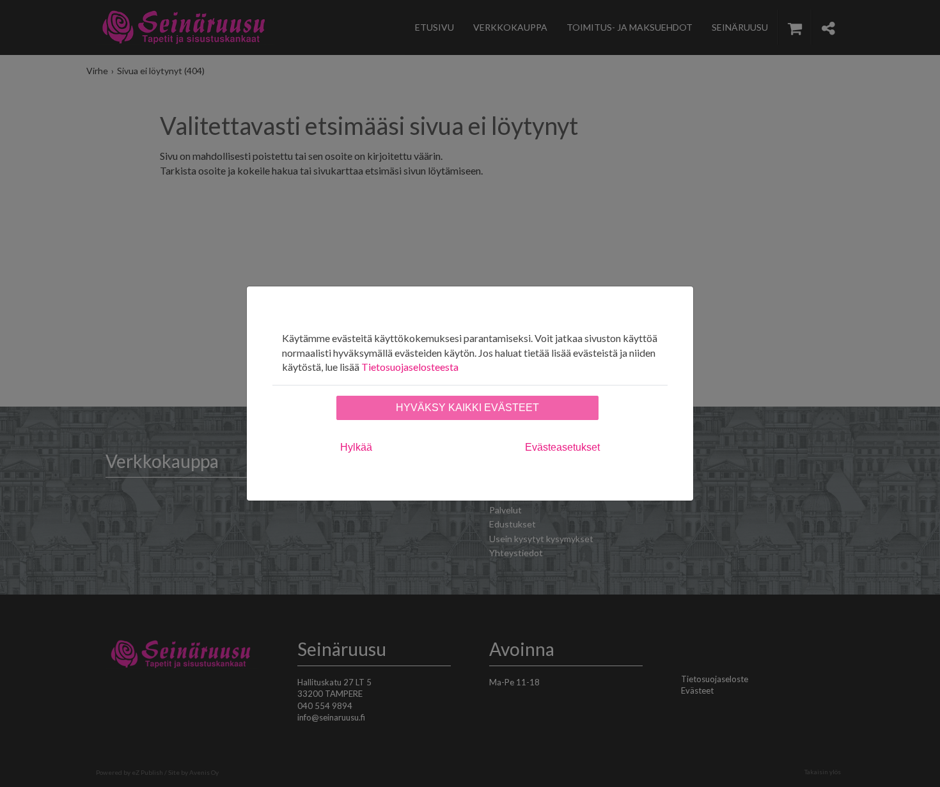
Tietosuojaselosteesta (409, 367)
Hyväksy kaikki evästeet (467, 407)
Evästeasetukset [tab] (562, 447)
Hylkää (356, 447)
